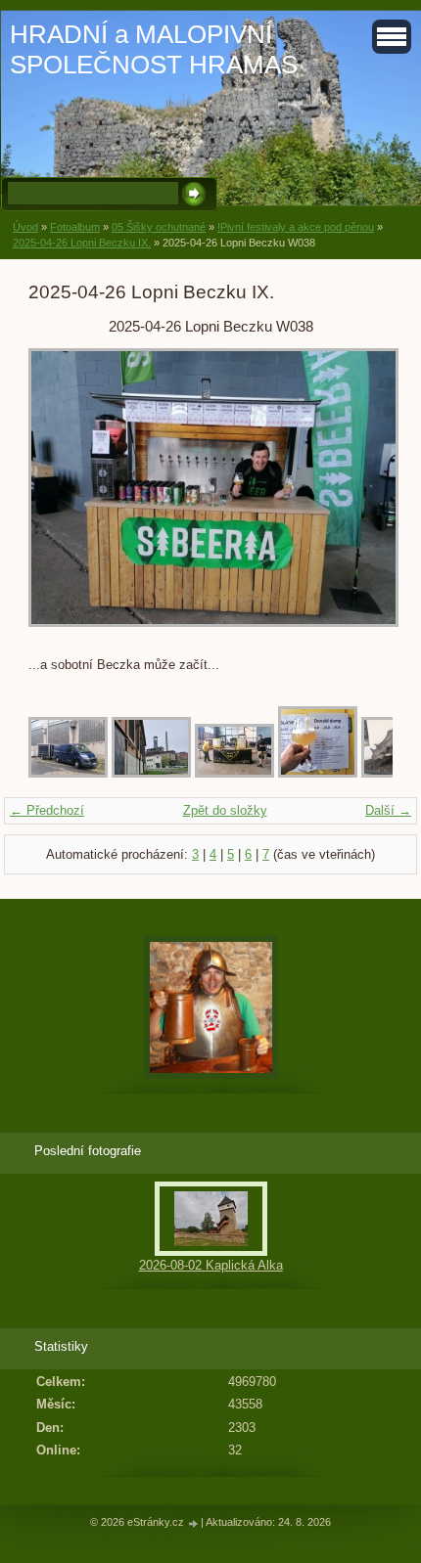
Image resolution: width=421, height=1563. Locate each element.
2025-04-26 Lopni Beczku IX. (82, 242)
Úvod (25, 227)
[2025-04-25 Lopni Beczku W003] (151, 773)
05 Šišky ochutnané (159, 227)
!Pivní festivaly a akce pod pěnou (295, 227)
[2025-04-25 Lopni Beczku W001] (68, 773)
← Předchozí (47, 810)
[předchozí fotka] (60, 497)
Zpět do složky (225, 810)
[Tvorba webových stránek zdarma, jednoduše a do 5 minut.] (194, 1523)
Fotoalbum (75, 227)
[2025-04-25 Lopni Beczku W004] (234, 773)
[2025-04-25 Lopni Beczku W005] (317, 773)
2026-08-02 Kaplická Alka (211, 1265)
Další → (388, 810)
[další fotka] (361, 497)
